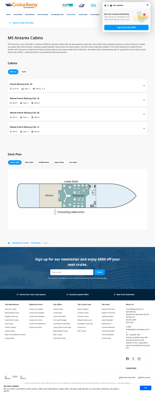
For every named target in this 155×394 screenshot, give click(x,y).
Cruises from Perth (35, 327)
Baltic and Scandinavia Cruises (15, 335)
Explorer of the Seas (108, 313)
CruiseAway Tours (57, 14)
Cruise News (131, 368)
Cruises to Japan (10, 327)
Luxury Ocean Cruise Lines (62, 327)
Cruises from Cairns (36, 320)
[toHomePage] (21, 5)
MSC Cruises (82, 331)
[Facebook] (127, 359)
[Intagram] (139, 359)
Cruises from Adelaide (36, 316)
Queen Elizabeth (107, 320)
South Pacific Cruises (12, 320)
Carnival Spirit (106, 338)
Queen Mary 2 (106, 324)
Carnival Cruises (83, 313)
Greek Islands (9, 338)
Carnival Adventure (108, 327)
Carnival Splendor (108, 335)
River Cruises (57, 335)
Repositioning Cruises (60, 331)
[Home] (9, 243)
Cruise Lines (71, 14)
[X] (133, 359)
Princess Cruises (83, 316)
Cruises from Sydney (36, 309)
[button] (77, 85)
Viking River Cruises (20, 243)
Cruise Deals (17, 14)
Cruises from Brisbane (36, 313)
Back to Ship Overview (23, 22)
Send (99, 272)
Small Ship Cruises (59, 338)
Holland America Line (85, 320)
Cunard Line (82, 327)
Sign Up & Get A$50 (126, 27)
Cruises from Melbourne (37, 324)
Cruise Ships (82, 14)
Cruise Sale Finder (59, 316)
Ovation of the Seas (108, 309)
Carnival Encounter (108, 331)
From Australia (42, 14)
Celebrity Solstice (107, 316)
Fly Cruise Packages (60, 320)
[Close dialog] (148, 5)
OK (145, 388)
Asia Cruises (9, 324)
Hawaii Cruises (10, 331)
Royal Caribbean (83, 309)
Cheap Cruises (58, 309)
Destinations (30, 14)
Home (8, 14)
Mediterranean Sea (11, 316)
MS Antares (36, 243)
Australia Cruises (10, 309)
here (105, 278)
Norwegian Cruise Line (85, 324)
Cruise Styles (95, 14)
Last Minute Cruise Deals (61, 324)
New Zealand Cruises (12, 313)
